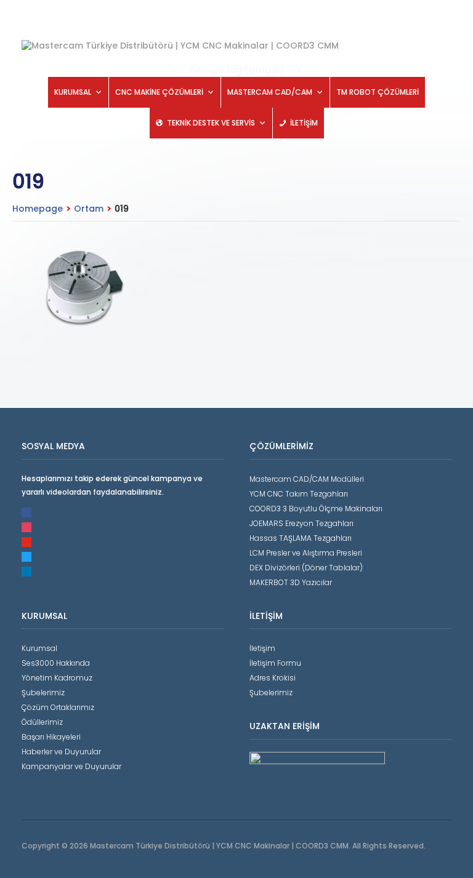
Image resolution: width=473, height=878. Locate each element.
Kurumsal (39, 648)
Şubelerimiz (43, 692)
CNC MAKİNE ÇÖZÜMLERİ (159, 92)
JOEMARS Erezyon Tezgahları (301, 523)
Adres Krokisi (272, 677)
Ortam (88, 208)
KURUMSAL (72, 92)
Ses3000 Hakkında (56, 663)
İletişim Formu (275, 663)
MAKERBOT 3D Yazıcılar (290, 582)
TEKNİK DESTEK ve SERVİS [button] (211, 123)
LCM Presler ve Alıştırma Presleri (305, 553)
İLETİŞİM (304, 123)
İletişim (262, 648)
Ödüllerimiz (42, 722)
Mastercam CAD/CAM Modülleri (306, 479)
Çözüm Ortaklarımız (58, 707)
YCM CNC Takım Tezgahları (298, 494)
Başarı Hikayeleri (51, 737)
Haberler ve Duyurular (61, 751)
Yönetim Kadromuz (57, 677)
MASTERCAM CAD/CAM (269, 92)
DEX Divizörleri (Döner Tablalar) (306, 567)
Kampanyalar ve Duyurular (71, 766)
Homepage (37, 208)
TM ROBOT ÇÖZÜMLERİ (377, 92)
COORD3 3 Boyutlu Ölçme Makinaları (315, 508)
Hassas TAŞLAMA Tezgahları (300, 538)
